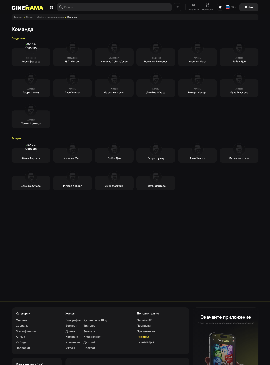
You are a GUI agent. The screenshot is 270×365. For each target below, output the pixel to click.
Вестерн (71, 325)
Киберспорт (91, 336)
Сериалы (22, 325)
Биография (73, 320)
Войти (249, 7)
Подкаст (89, 348)
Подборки (207, 9)
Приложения (146, 331)
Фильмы (18, 17)
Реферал (143, 336)
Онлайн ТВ (193, 9)
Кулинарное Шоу (95, 320)
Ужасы (70, 348)
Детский (89, 342)
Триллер (89, 325)
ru (232, 7)
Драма (29, 17)
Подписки (144, 325)
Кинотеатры (145, 342)
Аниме (20, 336)
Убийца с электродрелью (50, 17)
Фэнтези (89, 331)
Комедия (71, 336)
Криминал (72, 342)
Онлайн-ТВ (144, 320)
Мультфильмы (26, 331)
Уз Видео (22, 342)
